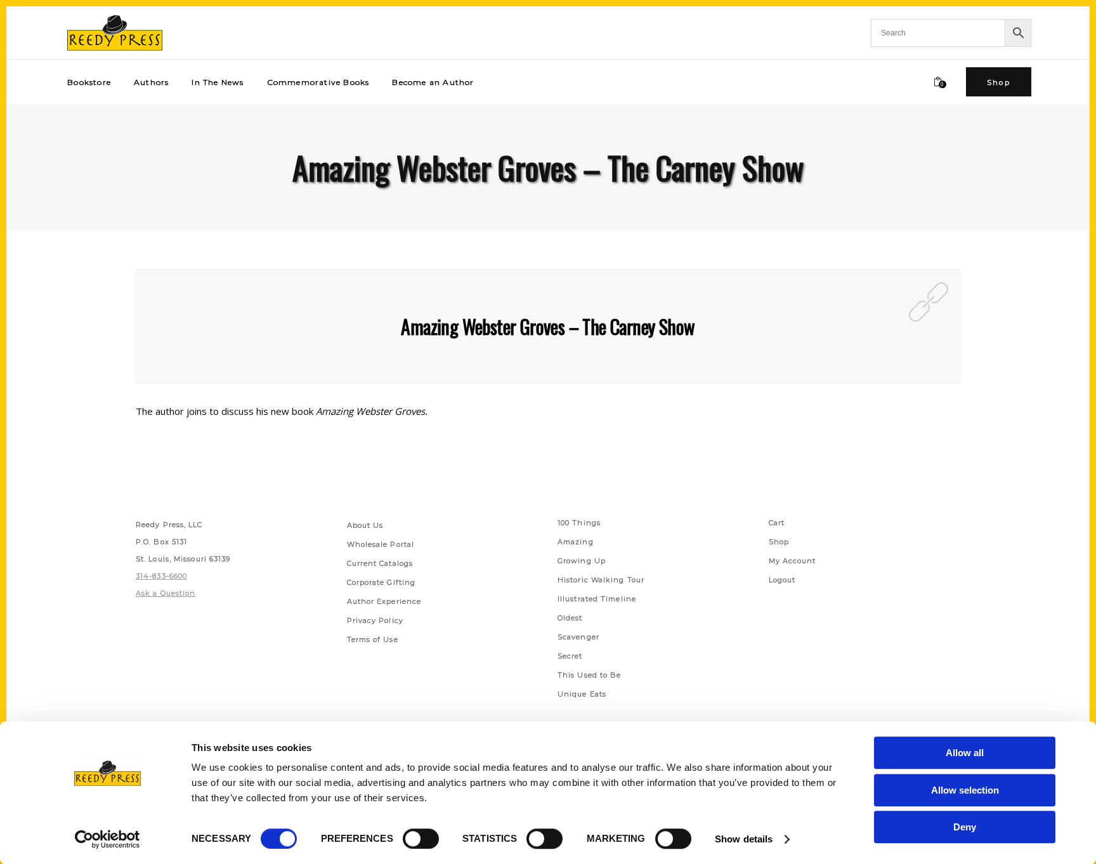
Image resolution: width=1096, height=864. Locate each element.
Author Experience (384, 601)
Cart (777, 522)
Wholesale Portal (381, 544)
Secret (570, 655)
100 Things (579, 522)
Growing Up (582, 560)
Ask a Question (165, 593)
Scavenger (578, 636)
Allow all (965, 752)
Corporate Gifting (381, 582)
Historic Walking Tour (601, 579)
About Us (365, 525)
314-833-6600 (161, 576)
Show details (744, 839)
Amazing (576, 541)
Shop (779, 541)
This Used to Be (590, 675)
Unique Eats (582, 694)
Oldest (570, 617)
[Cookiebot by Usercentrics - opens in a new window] (107, 839)
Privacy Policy (375, 620)
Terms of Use (372, 639)
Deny (964, 826)
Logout (782, 579)
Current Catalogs (380, 563)
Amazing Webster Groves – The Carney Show (548, 326)
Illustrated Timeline (597, 598)
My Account (792, 560)
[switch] (421, 838)
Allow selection (965, 790)
